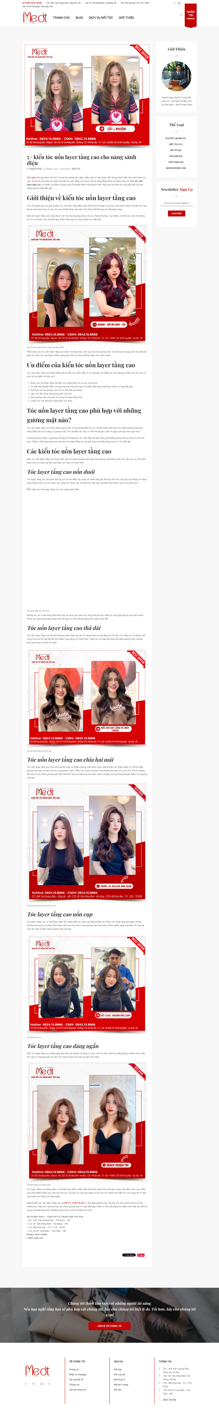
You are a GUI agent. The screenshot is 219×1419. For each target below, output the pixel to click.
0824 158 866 (169, 1399)
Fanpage (191, 15)
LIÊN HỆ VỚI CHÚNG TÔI (109, 1326)
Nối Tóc (174, 150)
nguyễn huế (36, 168)
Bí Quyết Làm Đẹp (174, 138)
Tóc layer (31, 177)
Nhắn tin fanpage (77, 1374)
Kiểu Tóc (76, 168)
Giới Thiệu (126, 17)
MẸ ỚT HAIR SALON (74, 1203)
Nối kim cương (121, 1384)
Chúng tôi (74, 1369)
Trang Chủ (61, 17)
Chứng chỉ (74, 1384)
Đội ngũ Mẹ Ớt (76, 1379)
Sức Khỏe (173, 156)
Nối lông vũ (119, 1379)
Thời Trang (174, 162)
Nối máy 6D (119, 1374)
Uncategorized (173, 168)
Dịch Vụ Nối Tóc (101, 17)
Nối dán (117, 1389)
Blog (79, 17)
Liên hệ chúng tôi (77, 1389)
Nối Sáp (118, 1369)
